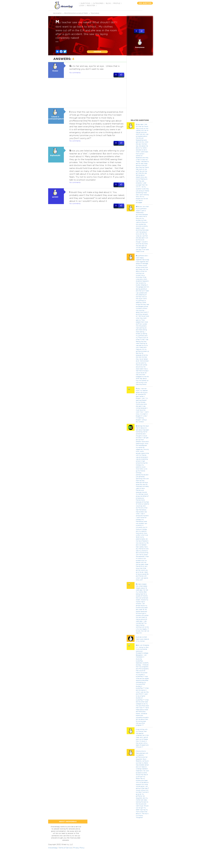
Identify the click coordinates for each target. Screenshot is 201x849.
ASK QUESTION (145, 3)
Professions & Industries (76, 13)
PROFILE (116, 3)
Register (91, 5)
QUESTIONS (85, 3)
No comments (74, 72)
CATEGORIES (98, 3)
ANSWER (97, 52)
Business (57, 13)
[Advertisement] (87, 93)
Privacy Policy (78, 848)
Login (81, 5)
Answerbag (52, 848)
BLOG (108, 3)
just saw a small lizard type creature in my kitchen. (142, 639)
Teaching (95, 13)
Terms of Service (65, 848)
